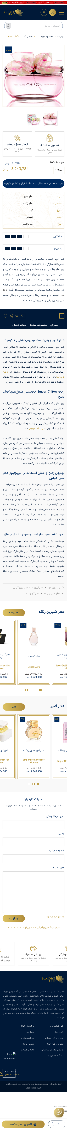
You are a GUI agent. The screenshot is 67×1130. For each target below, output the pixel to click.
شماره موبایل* (56, 850)
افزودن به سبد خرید (21, 1124)
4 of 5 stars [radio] (51, 916)
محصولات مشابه (38, 325)
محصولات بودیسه (44, 36)
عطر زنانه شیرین (37, 428)
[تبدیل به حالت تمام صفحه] (62, 1106)
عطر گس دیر (33, 656)
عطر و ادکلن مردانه (54, 1038)
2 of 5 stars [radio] (59, 916)
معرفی (54, 325)
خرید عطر (59, 1032)
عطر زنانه (28, 36)
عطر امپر (28, 196)
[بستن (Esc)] (55, 1106)
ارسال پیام (14, 918)
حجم (61, 162)
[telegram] (16, 316)
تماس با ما (28, 1044)
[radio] (58, 170)
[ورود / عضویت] (52, 12)
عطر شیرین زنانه (52, 593)
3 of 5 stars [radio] (55, 916)
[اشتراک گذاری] (59, 1106)
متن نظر (58, 867)
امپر (14, 707)
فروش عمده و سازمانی (52, 1049)
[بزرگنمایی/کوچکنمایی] (65, 1106)
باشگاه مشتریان (56, 1055)
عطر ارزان (38, 587)
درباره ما (30, 1032)
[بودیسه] (13, 12)
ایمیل (61, 833)
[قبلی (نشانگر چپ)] (65, 1111)
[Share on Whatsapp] (22, 316)
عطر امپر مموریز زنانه (33, 750)
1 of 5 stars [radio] (63, 916)
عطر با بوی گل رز (21, 587)
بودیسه (60, 36)
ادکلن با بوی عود (56, 587)
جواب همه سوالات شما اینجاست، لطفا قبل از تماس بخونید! (33, 183)
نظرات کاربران (19, 325)
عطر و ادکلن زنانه (55, 1044)
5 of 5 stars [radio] (48, 916)
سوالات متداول (27, 1038)
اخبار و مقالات (27, 1049)
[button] (40, 690)
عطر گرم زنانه (32, 593)
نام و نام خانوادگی (54, 816)
